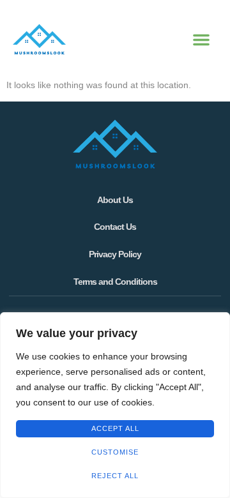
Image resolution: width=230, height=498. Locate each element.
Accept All (115, 428)
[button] (201, 39)
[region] (115, 405)
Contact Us (115, 227)
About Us (115, 200)
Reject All (115, 475)
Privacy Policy (115, 254)
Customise (115, 452)
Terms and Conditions (115, 281)
